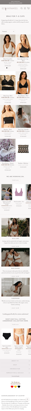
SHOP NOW (15, 246)
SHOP (15, 364)
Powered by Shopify (15, 376)
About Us (15, 360)
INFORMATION (15, 368)
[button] (5, 60)
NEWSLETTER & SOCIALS (15, 372)
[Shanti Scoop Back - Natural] (8, 67)
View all (15, 180)
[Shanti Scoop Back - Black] (6, 67)
